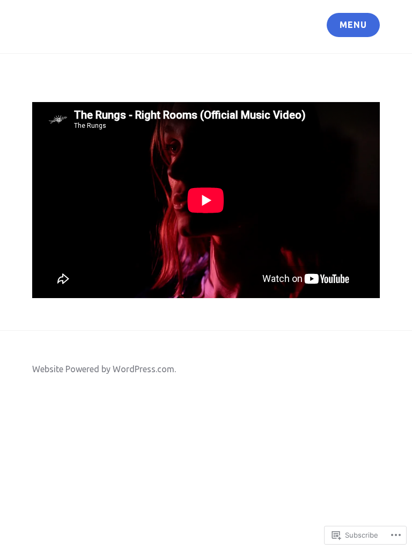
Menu (353, 25)
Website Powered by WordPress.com (103, 369)
